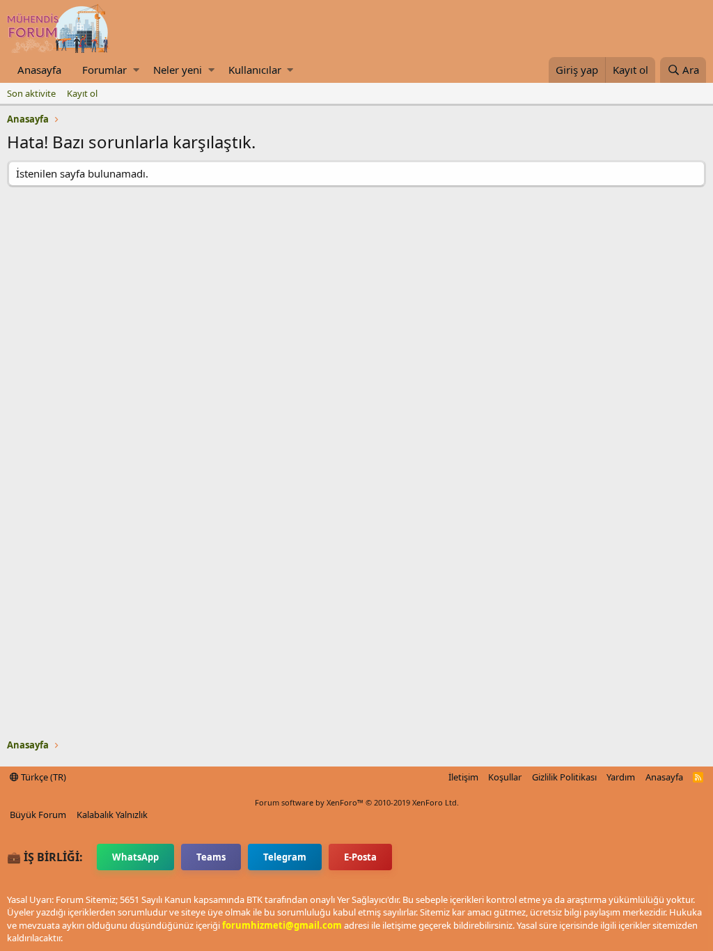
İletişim (463, 777)
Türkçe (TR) (42, 777)
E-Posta (360, 857)
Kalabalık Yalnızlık (112, 814)
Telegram (284, 857)
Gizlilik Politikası (564, 777)
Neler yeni (177, 70)
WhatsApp (135, 857)
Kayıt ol (82, 93)
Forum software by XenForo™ (357, 802)
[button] (136, 70)
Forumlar (104, 70)
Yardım (620, 777)
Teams (211, 857)
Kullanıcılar (254, 70)
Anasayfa (39, 70)
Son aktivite (31, 93)
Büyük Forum (38, 814)
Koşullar (505, 777)
